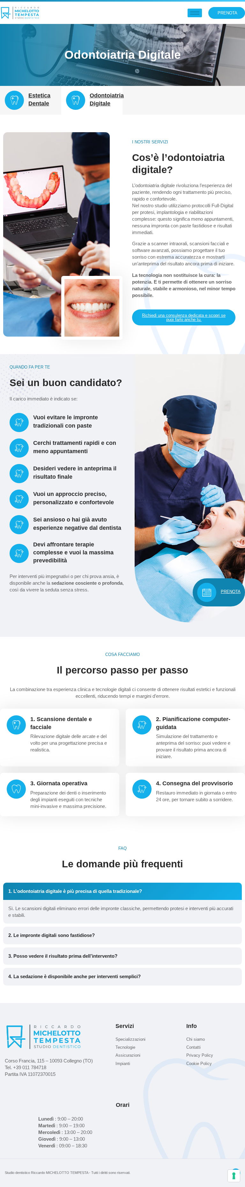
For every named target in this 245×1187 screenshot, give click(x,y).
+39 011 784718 (29, 1067)
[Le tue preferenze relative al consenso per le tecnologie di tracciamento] (234, 1176)
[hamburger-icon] (195, 13)
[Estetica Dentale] (14, 100)
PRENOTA (231, 591)
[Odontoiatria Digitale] (75, 100)
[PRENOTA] (206, 592)
